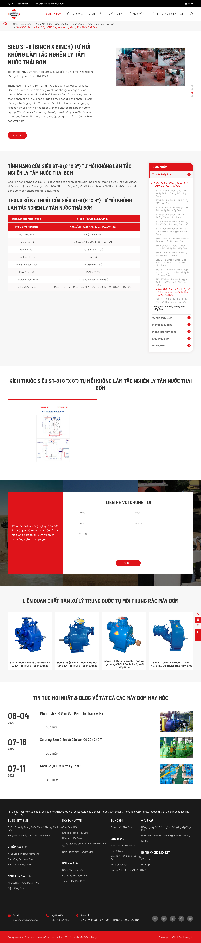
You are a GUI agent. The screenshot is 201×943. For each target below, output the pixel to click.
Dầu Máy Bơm (160, 338)
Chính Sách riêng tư (182, 937)
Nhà (15, 24)
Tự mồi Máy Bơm (43, 24)
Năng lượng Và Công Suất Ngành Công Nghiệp (166, 835)
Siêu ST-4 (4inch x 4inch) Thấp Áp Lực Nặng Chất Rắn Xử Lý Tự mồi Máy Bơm (173, 272)
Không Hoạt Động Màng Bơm (23, 883)
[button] (192, 86)
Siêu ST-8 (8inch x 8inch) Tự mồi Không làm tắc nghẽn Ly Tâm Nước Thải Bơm (57, 27)
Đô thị (144, 841)
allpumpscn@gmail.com (51, 3)
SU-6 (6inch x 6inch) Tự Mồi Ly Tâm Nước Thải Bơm (171, 254)
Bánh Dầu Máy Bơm (72, 870)
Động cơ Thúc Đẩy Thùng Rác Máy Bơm (169, 308)
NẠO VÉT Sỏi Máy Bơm (20, 864)
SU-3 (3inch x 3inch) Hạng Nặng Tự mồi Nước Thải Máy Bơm (172, 240)
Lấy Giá (17, 135)
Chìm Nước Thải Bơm (121, 827)
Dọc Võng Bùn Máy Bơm (20, 859)
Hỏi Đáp (145, 864)
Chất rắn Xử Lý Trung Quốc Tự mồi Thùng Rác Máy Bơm (84, 24)
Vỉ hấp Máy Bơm (162, 318)
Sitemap (163, 937)
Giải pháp (96, 14)
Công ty (115, 14)
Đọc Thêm (51, 727)
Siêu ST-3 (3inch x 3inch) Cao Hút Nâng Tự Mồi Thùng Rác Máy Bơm (171, 262)
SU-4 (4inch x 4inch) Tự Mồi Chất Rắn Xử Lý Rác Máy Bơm (172, 247)
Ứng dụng (75, 14)
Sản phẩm (53, 14)
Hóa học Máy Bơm (72, 838)
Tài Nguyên (136, 14)
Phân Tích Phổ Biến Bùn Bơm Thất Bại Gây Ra (71, 713)
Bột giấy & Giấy (119, 864)
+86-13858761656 (19, 3)
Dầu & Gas (117, 851)
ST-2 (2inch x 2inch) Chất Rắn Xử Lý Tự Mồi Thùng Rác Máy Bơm (171, 193)
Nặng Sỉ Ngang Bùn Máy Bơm (23, 853)
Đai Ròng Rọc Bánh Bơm (75, 875)
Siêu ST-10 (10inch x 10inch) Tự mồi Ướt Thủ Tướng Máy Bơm (171, 300)
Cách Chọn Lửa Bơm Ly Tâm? (60, 766)
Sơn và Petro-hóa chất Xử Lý (126, 870)
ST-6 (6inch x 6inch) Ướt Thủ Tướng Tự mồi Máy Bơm (170, 216)
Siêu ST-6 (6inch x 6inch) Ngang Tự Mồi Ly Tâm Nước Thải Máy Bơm (172, 282)
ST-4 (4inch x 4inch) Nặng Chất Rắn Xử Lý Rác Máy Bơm (172, 209)
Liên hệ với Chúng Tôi (167, 14)
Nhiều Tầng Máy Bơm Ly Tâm (77, 851)
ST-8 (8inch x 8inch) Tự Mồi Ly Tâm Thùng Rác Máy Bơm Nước (172, 223)
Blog (143, 870)
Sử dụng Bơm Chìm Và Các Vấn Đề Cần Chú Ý (71, 739)
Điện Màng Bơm (16, 888)
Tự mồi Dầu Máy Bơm (73, 881)
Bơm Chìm (158, 345)
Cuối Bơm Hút (69, 827)
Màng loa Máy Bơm (164, 331)
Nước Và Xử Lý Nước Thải (123, 845)
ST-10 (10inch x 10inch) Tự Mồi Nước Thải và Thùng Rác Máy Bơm (171, 231)
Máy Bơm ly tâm (162, 324)
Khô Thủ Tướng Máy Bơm (75, 832)
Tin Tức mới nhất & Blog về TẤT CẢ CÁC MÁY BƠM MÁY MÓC (100, 697)
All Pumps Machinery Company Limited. (43, 937)
